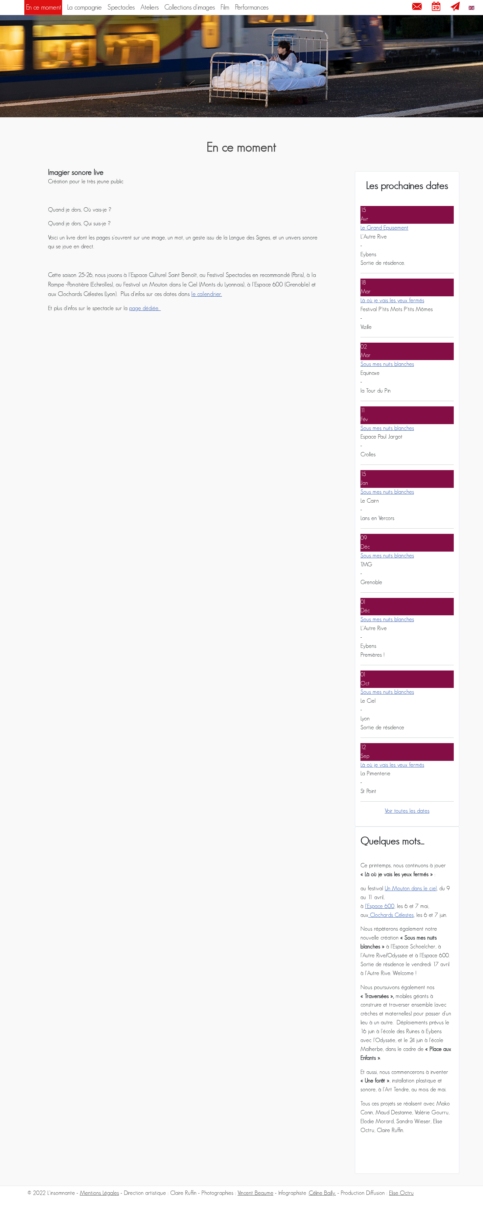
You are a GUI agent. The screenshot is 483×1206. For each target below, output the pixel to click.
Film (224, 7)
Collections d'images (189, 7)
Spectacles (120, 7)
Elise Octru (401, 1193)
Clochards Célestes (391, 915)
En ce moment (43, 7)
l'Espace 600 (379, 906)
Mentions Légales (99, 1193)
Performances (251, 7)
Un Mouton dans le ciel (411, 889)
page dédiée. (145, 308)
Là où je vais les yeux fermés (392, 301)
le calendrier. (206, 294)
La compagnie (84, 7)
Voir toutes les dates (407, 811)
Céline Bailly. (322, 1193)
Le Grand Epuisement (384, 228)
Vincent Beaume (255, 1193)
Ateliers (149, 7)
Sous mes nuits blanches (387, 364)
